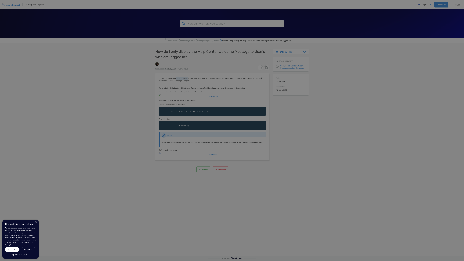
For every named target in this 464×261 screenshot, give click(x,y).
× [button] (36, 222)
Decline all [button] (28, 249)
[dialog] (20, 239)
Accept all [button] (12, 249)
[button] (20, 254)
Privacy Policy (9, 245)
